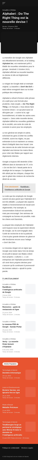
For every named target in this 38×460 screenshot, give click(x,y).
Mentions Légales (27, 448)
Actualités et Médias (9, 10)
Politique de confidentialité (10, 448)
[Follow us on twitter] (3, 452)
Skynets (26, 456)
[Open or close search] (34, 3)
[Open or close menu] (4, 3)
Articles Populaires (10, 364)
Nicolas (4, 26)
